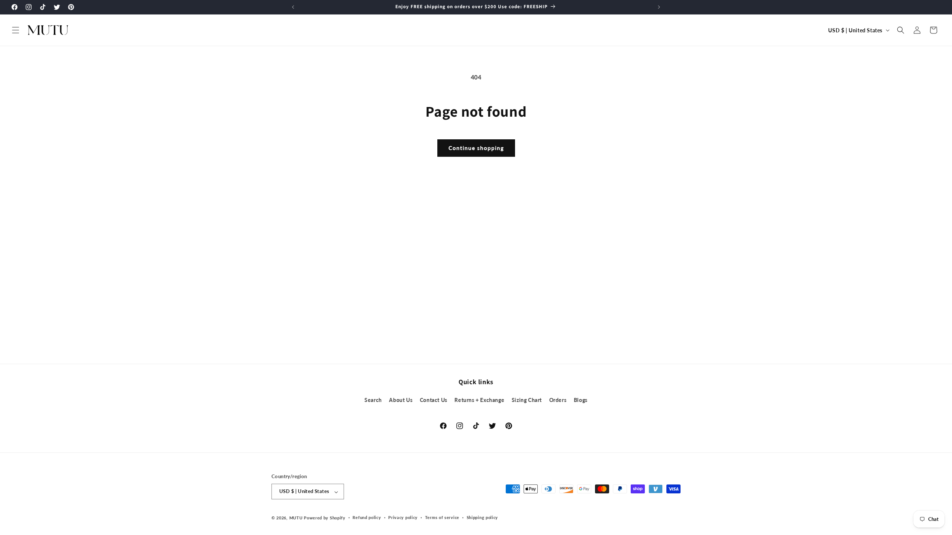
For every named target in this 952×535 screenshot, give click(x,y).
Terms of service (442, 517)
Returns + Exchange (479, 400)
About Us (400, 400)
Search (373, 400)
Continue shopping (476, 148)
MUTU (296, 517)
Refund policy (367, 517)
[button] (15, 30)
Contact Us (433, 400)
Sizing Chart (527, 400)
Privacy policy (403, 517)
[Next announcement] (659, 7)
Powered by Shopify (324, 517)
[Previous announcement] (293, 7)
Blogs (581, 400)
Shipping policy (482, 517)
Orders (558, 400)
